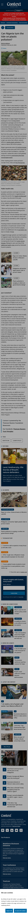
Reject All (9, 910)
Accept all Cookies (20, 910)
